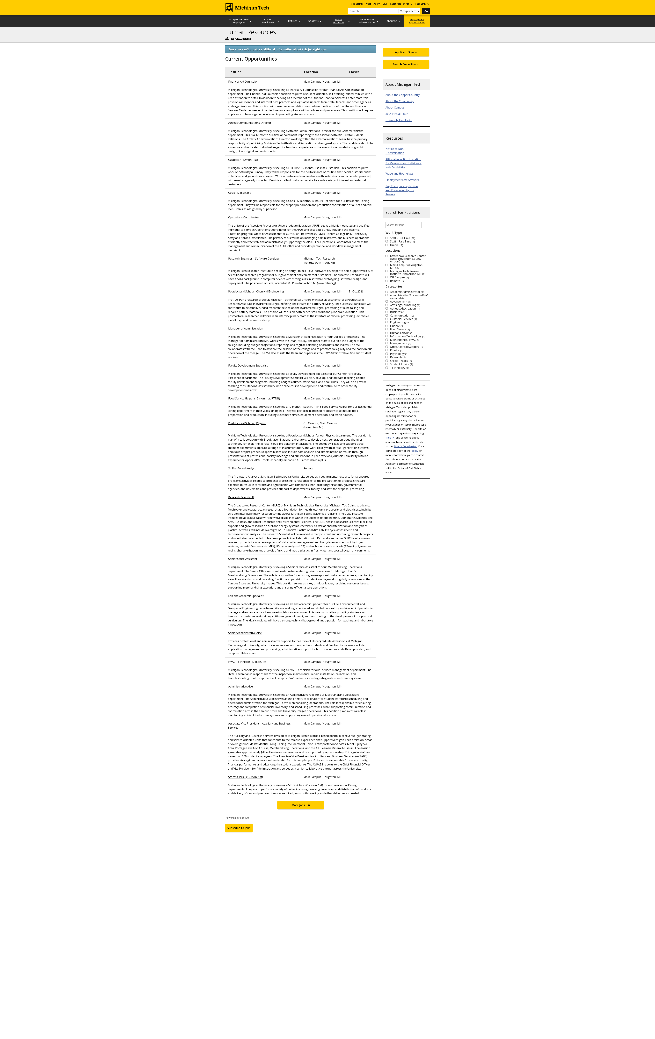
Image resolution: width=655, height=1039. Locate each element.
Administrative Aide (240, 686)
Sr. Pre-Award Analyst (242, 468)
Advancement (400, 301)
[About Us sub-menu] (399, 21)
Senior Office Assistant (242, 559)
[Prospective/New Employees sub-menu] (250, 21)
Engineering (399, 322)
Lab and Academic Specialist (246, 596)
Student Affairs (401, 364)
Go (426, 11)
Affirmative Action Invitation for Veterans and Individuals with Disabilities (403, 163)
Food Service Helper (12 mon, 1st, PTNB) (254, 398)
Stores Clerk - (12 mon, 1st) (245, 777)
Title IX (390, 437)
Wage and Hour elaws (399, 173)
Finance (396, 326)
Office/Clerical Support (406, 347)
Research (397, 357)
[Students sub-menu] (320, 21)
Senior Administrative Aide (245, 633)
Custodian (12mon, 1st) (243, 160)
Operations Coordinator (243, 217)
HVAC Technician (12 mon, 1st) (247, 662)
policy (415, 450)
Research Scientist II (241, 497)
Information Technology (407, 336)
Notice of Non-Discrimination (395, 151)
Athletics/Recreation (404, 308)
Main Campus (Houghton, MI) (406, 266)
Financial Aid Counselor (243, 81)
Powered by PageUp (237, 817)
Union (396, 245)
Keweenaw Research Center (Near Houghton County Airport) (408, 258)
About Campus (394, 107)
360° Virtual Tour (396, 114)
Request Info (356, 3)
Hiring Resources (338, 21)
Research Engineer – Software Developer (254, 258)
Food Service (399, 329)
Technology (399, 368)
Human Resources (250, 32)
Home (227, 38)
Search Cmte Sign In (406, 64)
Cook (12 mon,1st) (239, 193)
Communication (401, 315)
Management (400, 343)
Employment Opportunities (417, 21)
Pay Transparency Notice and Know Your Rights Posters (401, 190)
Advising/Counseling (404, 305)
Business (397, 312)
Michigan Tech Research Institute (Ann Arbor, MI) (407, 272)
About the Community (399, 101)
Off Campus (399, 277)
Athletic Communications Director (249, 123)
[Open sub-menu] (411, 4)
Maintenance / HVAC (404, 340)
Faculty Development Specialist (248, 365)
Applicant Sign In (406, 52)
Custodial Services (403, 319)
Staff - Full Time (402, 238)
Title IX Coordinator (405, 446)
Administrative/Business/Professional (409, 296)
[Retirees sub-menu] (299, 21)
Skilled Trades (400, 361)
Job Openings (244, 38)
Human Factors (401, 333)
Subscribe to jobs (238, 828)
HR (232, 38)
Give (384, 3)
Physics (396, 350)
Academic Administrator (406, 292)
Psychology (398, 354)
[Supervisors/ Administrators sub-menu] (377, 21)
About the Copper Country (402, 95)
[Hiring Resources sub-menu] (349, 21)
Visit (368, 3)
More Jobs (300, 805)
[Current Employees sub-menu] (279, 21)
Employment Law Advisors (402, 180)
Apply (377, 3)
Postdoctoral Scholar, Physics (247, 423)
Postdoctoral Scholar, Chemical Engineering (256, 291)
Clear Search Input (396, 11)
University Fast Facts (398, 120)
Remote (396, 281)
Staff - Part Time (402, 241)
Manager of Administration (245, 328)
